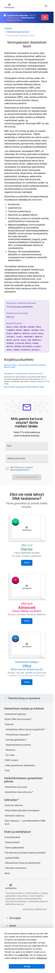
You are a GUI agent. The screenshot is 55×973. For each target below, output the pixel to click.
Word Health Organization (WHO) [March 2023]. (24, 387)
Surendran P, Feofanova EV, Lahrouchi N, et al (23, 373)
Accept (27, 966)
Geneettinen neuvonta (16, 787)
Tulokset (8, 28)
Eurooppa (15, 918)
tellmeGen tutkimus (14, 815)
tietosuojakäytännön (19, 470)
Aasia (12, 925)
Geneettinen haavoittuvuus (18, 792)
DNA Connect (11, 760)
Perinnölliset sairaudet (17, 734)
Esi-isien (10, 755)
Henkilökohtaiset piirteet (18, 32)
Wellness (10, 750)
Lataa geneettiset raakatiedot (20, 765)
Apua (7, 873)
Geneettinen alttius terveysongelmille (25, 729)
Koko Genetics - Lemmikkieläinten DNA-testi (25, 822)
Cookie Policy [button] (23, 955)
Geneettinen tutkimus (15, 714)
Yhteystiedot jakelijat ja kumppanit (22, 810)
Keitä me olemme (14, 805)
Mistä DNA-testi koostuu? (18, 719)
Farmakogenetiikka (16, 739)
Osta (7, 770)
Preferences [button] (42, 958)
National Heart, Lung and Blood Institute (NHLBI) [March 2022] (25, 366)
